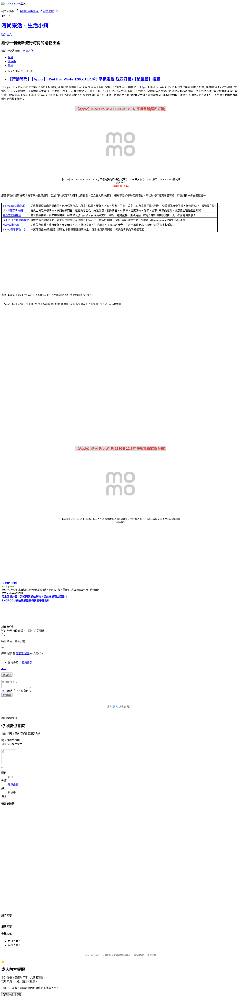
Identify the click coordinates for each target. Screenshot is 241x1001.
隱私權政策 (139, 955)
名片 (10, 65)
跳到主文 (6, 34)
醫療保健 (27, 662)
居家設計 (28, 50)
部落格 (12, 61)
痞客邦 (20, 653)
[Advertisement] (120, 263)
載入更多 (7, 675)
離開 (19, 994)
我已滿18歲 (8, 994)
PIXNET (96, 955)
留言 (27, 653)
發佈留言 (7, 695)
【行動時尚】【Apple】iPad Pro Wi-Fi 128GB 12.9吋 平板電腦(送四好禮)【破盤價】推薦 (84, 79)
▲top (4, 668)
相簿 (10, 57)
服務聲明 (151, 955)
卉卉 (4, 634)
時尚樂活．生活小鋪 (25, 25)
